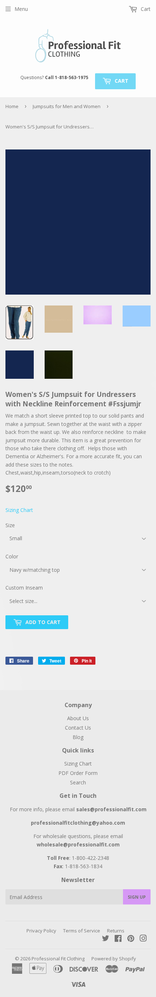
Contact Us (78, 727)
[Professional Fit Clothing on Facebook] (118, 939)
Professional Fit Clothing (58, 958)
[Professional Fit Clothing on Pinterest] (131, 939)
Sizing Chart (19, 509)
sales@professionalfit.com (111, 809)
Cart (120, 80)
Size (10, 525)
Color (11, 556)
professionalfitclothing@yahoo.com (78, 822)
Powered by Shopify (113, 958)
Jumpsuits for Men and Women (66, 106)
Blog (78, 737)
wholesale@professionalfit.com (78, 844)
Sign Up (137, 897)
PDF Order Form (78, 773)
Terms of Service (81, 930)
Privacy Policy (41, 930)
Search (78, 782)
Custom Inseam (24, 587)
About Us (78, 718)
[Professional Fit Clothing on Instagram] (143, 939)
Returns (115, 930)
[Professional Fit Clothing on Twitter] (105, 939)
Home (12, 106)
